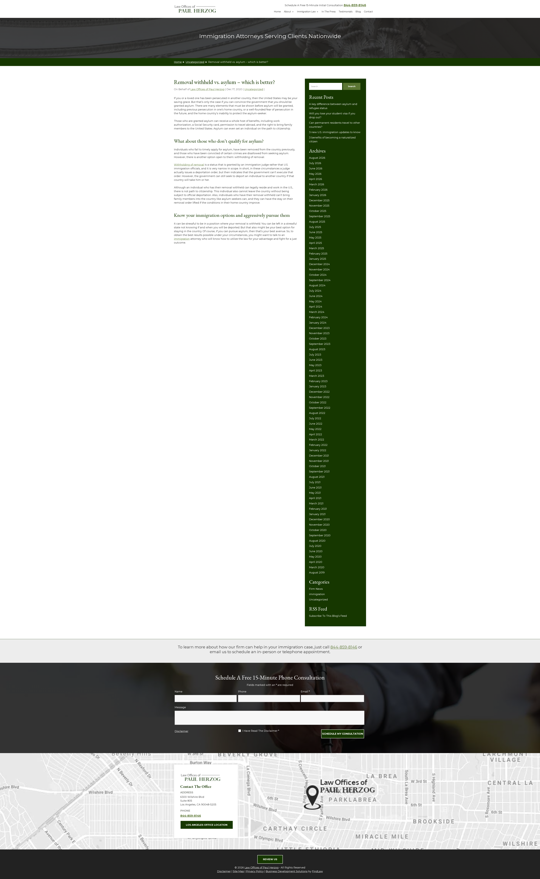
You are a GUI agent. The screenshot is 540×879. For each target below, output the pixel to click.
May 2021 (315, 492)
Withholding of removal (189, 164)
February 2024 (318, 317)
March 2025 (316, 248)
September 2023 (319, 344)
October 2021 (317, 466)
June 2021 (315, 487)
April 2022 (315, 434)
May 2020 (315, 556)
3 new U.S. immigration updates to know (334, 132)
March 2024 (316, 312)
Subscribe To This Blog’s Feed (328, 615)
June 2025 (315, 232)
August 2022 (317, 413)
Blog (358, 11)
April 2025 (315, 243)
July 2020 (315, 546)
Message (180, 707)
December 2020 (319, 519)
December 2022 (319, 391)
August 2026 (317, 157)
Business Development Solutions (287, 871)
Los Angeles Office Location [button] (206, 824)
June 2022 (315, 423)
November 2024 (319, 269)
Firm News (316, 588)
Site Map (238, 871)
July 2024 (315, 290)
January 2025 (317, 258)
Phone (242, 691)
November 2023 (319, 333)
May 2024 (315, 301)
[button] (537, 858)
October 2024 (318, 274)
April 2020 (315, 562)
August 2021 (317, 476)
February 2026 (318, 189)
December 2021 (319, 455)
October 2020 (318, 530)
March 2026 (316, 184)
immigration (182, 238)
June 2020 (315, 551)
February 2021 (318, 508)
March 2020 (316, 567)
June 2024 (315, 296)
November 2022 (319, 397)
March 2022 (316, 439)
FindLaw (317, 871)
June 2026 (315, 168)
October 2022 (317, 402)
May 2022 (315, 429)
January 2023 (317, 386)
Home (277, 11)
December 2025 (319, 200)
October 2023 (317, 338)
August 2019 (317, 572)
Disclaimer (181, 731)
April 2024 (315, 306)
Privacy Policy (255, 871)
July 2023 (315, 354)
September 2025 (319, 216)
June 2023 (315, 359)
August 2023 (317, 349)
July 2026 (315, 163)
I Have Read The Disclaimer (260, 730)
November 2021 (319, 461)
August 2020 (317, 540)
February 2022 (318, 445)
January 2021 (317, 514)
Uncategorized (253, 89)
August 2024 (317, 285)
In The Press (329, 11)
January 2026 (317, 195)
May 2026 (315, 173)
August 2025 (317, 221)
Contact (368, 11)
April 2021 (315, 498)
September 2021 (319, 471)
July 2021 (314, 482)
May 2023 (315, 365)
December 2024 (319, 264)
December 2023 (319, 328)
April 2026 (315, 179)
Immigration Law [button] (306, 11)
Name (178, 691)
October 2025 (317, 211)
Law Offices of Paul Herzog (207, 89)
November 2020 (319, 524)
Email (305, 691)
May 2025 (315, 237)
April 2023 (315, 370)
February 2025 (318, 253)
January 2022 (317, 450)
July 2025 (315, 227)
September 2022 (319, 407)
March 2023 (316, 375)
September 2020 (319, 535)
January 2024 (317, 322)
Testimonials (345, 11)
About (287, 11)
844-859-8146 (355, 5)
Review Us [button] (270, 859)
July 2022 (315, 418)
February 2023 (318, 381)
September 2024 (319, 280)
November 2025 (319, 205)
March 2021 (316, 503)
